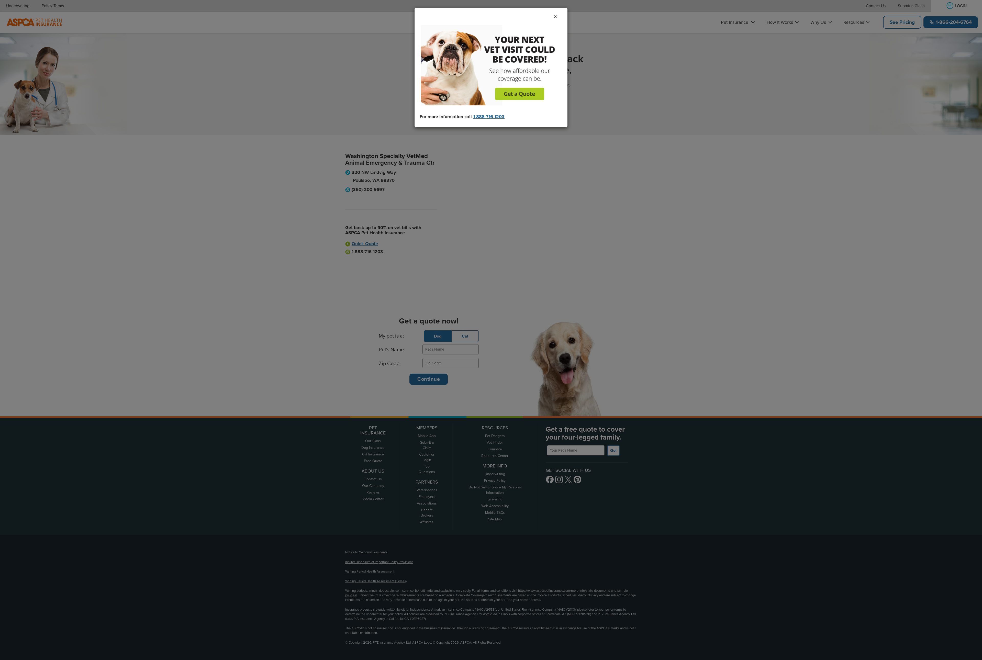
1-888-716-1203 (489, 116)
